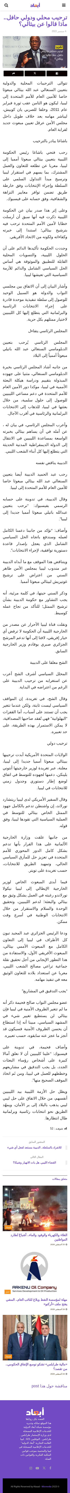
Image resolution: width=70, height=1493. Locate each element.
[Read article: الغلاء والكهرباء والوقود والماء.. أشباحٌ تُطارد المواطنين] (35, 1208)
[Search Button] (6, 5)
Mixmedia (47, 1486)
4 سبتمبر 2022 (59, 31)
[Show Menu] (64, 5)
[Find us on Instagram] (30, 1468)
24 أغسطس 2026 (57, 1309)
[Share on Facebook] (56, 73)
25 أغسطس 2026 (57, 1244)
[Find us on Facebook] (50, 1468)
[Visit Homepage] (35, 5)
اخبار (8, 1292)
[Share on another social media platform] (14, 73)
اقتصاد (8, 1227)
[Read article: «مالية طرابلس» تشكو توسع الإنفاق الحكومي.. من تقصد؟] (35, 1337)
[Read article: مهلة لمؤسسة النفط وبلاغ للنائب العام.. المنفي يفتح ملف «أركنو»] (35, 1273)
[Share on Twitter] (35, 73)
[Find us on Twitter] (44, 1468)
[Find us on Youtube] (37, 1468)
